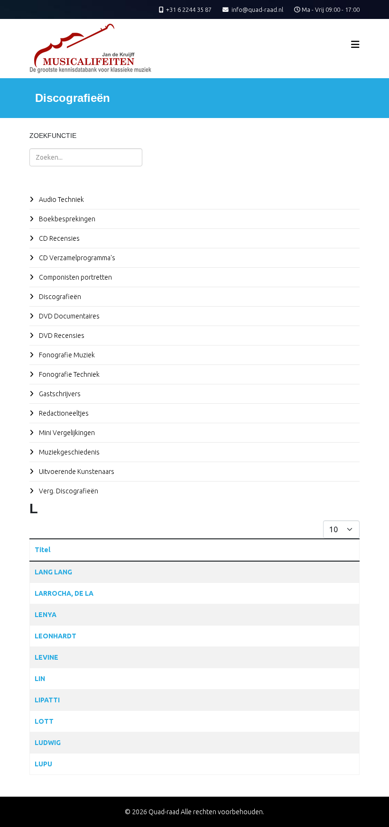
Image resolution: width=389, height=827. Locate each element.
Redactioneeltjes (63, 413)
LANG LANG (53, 572)
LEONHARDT (55, 636)
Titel (42, 550)
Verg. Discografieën (67, 491)
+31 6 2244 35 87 (189, 9)
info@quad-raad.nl (257, 9)
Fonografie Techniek (68, 374)
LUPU (43, 764)
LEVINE (46, 657)
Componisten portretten (74, 277)
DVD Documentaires (68, 316)
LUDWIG (48, 742)
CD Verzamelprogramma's (76, 258)
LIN (40, 678)
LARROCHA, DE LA (64, 593)
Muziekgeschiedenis (68, 452)
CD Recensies (58, 238)
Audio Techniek (60, 199)
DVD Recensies (60, 335)
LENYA (45, 614)
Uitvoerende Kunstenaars (75, 471)
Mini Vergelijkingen (66, 432)
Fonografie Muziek (66, 355)
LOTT (44, 721)
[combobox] (85, 157)
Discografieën (59, 296)
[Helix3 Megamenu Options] (355, 44)
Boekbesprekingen (66, 219)
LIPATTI (47, 700)
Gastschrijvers (59, 394)
